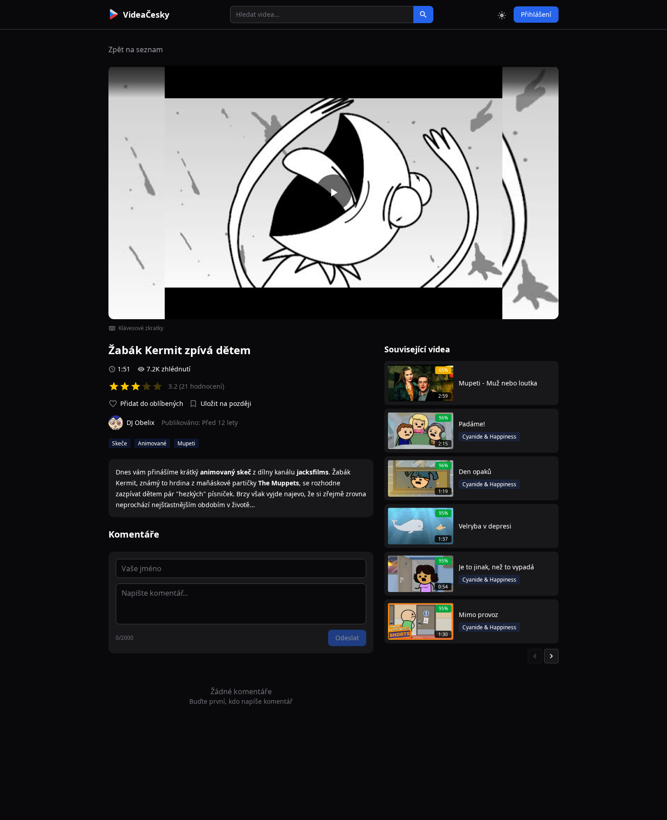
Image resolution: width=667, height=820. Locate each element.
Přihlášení (536, 14)
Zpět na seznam (135, 49)
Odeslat (347, 637)
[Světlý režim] (502, 14)
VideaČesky (146, 14)
